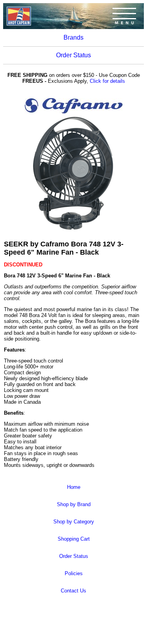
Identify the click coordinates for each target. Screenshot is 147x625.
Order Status (73, 55)
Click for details (107, 81)
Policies (74, 573)
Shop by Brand (74, 504)
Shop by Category (73, 522)
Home (73, 487)
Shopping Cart (74, 539)
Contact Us (73, 591)
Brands (73, 37)
